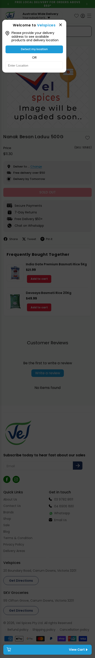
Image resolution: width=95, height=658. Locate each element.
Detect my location (34, 49)
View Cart (77, 649)
